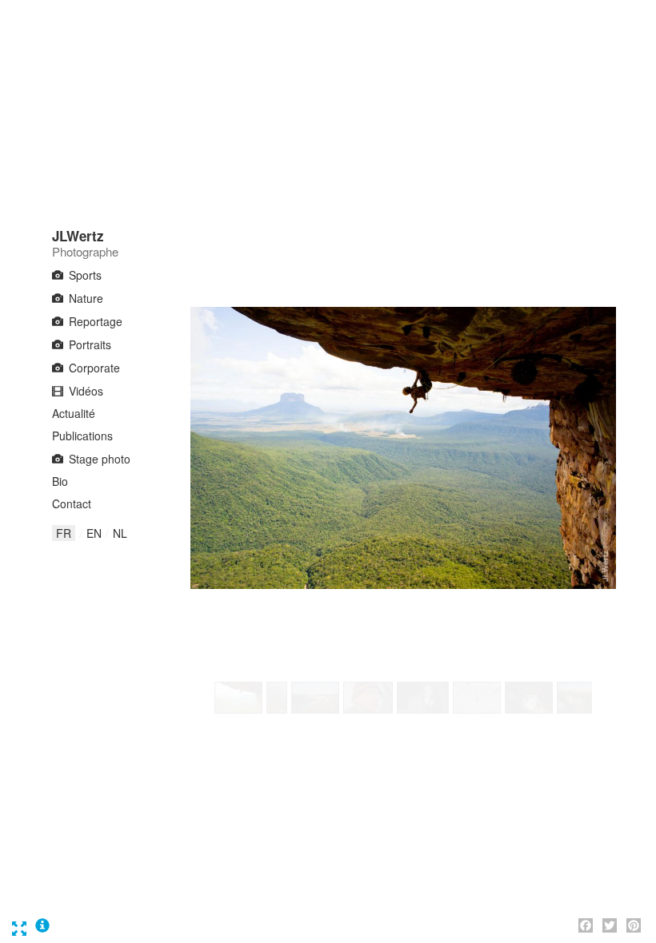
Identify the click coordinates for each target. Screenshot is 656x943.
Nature (86, 298)
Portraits (90, 344)
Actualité (73, 413)
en (94, 533)
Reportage (95, 321)
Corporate (94, 368)
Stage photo (99, 459)
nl (120, 533)
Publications (82, 436)
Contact (71, 503)
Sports (85, 275)
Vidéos (86, 391)
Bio (60, 481)
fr (63, 533)
